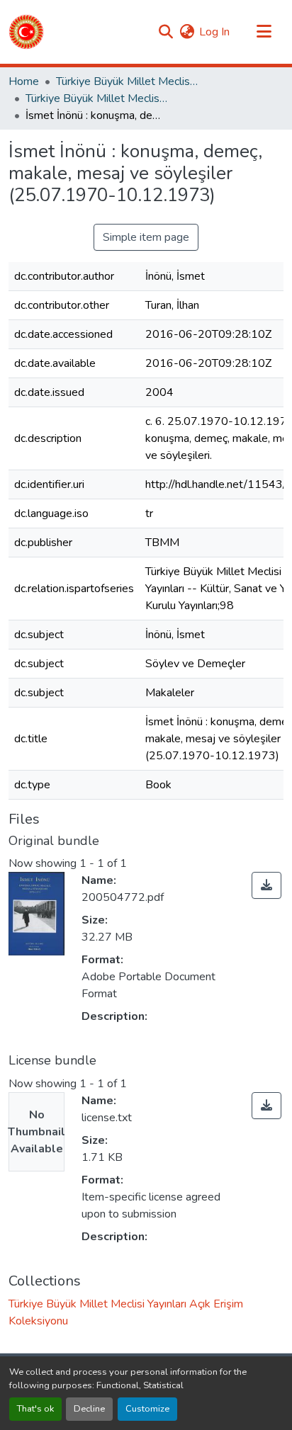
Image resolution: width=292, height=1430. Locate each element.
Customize (147, 1408)
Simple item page (146, 237)
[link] (266, 885)
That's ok (35, 1408)
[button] (26, 32)
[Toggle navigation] (263, 31)
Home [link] (24, 81)
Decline (89, 1408)
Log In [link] (214, 32)
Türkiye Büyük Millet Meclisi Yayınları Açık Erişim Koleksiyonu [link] (96, 98)
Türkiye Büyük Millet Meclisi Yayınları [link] (127, 81)
